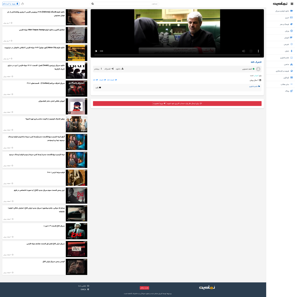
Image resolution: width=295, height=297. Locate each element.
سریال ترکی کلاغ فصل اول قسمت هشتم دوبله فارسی (46, 244)
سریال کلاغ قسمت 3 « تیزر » (54, 226)
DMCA (83, 289)
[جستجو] (93, 4)
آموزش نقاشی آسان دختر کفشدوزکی (51, 101)
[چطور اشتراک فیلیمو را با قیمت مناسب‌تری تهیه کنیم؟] (76, 124)
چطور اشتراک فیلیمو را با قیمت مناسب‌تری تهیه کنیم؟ (45, 119)
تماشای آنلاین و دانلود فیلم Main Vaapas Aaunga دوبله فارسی (42, 30)
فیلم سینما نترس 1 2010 (56, 172)
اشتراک (107, 69)
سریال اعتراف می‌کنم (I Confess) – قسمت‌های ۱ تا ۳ (46, 83)
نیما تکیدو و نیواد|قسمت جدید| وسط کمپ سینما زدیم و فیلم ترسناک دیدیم (37, 154)
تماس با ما (82, 286)
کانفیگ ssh (110, 80)
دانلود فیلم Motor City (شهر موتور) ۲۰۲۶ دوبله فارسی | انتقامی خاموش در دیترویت (34, 47)
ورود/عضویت (158, 103)
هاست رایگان (144, 288)
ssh (94, 80)
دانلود (118, 69)
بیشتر (97, 69)
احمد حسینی (247, 69)
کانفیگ (101, 80)
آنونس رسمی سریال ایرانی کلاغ (54, 261)
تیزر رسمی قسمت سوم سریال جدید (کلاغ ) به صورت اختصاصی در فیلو (39, 190)
